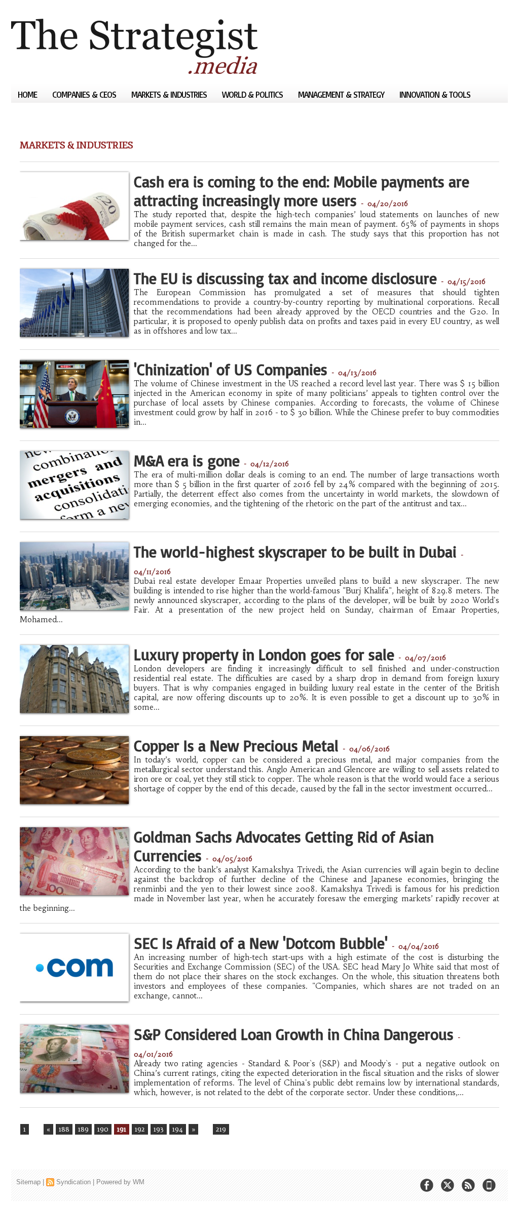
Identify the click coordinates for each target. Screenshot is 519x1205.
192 (140, 1129)
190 (102, 1129)
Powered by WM (120, 1182)
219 (221, 1129)
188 (64, 1129)
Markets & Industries (170, 94)
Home (28, 94)
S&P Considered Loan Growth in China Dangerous (294, 1034)
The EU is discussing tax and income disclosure (285, 278)
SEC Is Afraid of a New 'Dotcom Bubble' (261, 943)
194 (177, 1129)
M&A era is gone (187, 460)
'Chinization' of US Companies (230, 369)
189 (83, 1129)
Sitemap (28, 1182)
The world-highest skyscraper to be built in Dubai (295, 551)
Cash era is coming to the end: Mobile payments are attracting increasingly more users (301, 191)
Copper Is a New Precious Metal (236, 745)
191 (121, 1129)
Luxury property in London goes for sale (264, 654)
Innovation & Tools (434, 94)
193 (159, 1129)
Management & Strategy (342, 94)
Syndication (73, 1182)
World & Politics (253, 94)
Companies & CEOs (85, 94)
